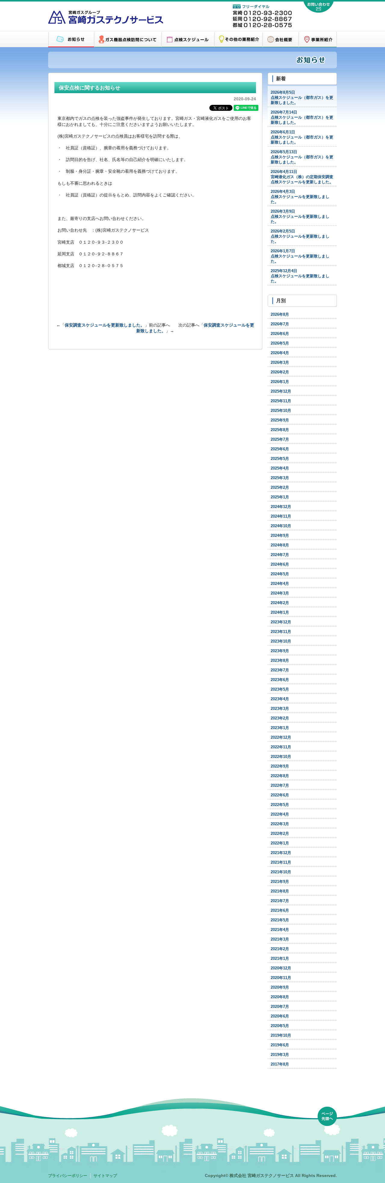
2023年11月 (281, 632)
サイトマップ (105, 1176)
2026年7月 (280, 324)
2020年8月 (280, 997)
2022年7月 (280, 785)
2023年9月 (280, 651)
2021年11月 (281, 862)
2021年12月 (281, 853)
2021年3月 (280, 939)
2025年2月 (280, 487)
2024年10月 (281, 526)
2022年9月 (280, 766)
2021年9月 (280, 882)
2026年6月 (280, 334)
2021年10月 (281, 872)
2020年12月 (281, 968)
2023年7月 (280, 670)
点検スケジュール (188, 39)
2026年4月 (280, 353)
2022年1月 (280, 843)
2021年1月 (280, 958)
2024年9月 (280, 536)
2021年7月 (280, 901)
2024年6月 (280, 564)
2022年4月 (280, 814)
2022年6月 (280, 795)
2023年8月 (280, 660)
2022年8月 (280, 776)
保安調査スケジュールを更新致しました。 (105, 325)
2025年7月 (280, 439)
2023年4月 (280, 699)
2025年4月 (280, 468)
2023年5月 (280, 689)
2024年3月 (280, 593)
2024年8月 (280, 545)
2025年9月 (280, 420)
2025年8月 (280, 430)
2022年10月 (281, 757)
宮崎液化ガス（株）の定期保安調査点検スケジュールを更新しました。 (302, 177)
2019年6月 (280, 1045)
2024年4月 (280, 584)
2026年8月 (280, 314)
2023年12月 (281, 622)
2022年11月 (281, 747)
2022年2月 (280, 834)
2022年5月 (280, 805)
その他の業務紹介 (238, 39)
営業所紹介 (318, 39)
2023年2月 (280, 718)
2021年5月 (280, 920)
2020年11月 (281, 978)
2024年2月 (280, 603)
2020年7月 (280, 1007)
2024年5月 (280, 574)
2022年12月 (281, 737)
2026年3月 (280, 362)
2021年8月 (280, 891)
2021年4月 (280, 930)
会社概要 (281, 39)
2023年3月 (280, 709)
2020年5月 (280, 1026)
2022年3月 (280, 824)
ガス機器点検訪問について (128, 39)
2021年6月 (280, 910)
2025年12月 (281, 391)
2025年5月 (280, 459)
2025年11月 (281, 401)
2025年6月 (280, 449)
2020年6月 (280, 1016)
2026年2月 (280, 372)
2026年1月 (280, 382)
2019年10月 (281, 1035)
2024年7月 (280, 555)
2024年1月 (280, 612)
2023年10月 (281, 641)
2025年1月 (280, 497)
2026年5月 (280, 343)
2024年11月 (281, 516)
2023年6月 (280, 680)
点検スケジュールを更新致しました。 (300, 197)
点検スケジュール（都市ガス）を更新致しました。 (302, 97)
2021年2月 (280, 949)
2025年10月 (281, 411)
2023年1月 (280, 728)
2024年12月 (281, 507)
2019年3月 (280, 1055)
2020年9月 (280, 987)
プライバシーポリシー (67, 1176)
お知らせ (71, 39)
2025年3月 (280, 478)
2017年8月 (280, 1064)
